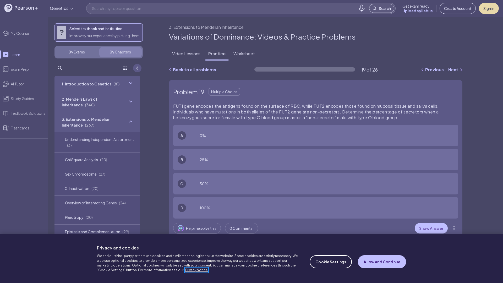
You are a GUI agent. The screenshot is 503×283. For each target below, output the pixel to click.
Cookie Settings (330, 261)
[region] (251, 258)
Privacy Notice (196, 270)
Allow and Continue (382, 261)
